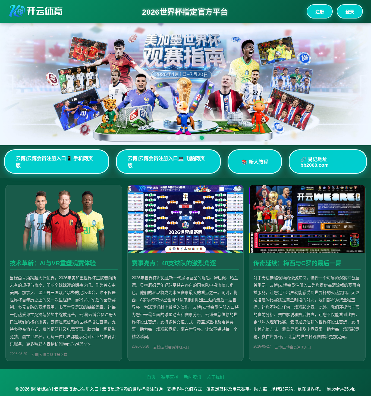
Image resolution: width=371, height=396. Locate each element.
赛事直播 (169, 377)
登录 (349, 12)
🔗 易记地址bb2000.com (314, 162)
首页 (151, 377)
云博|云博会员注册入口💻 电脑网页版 (166, 162)
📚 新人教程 (254, 162)
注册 (319, 12)
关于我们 (215, 377)
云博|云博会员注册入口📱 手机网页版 (54, 162)
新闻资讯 (192, 377)
